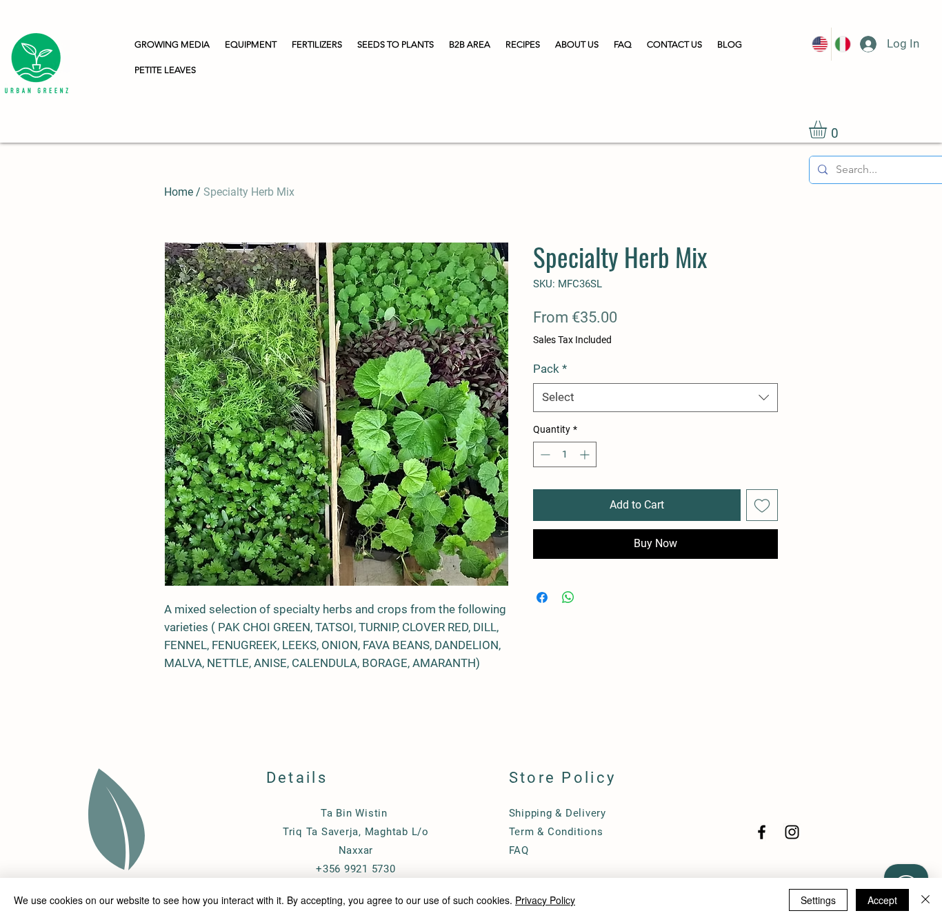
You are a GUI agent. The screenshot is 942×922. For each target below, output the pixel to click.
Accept (882, 900)
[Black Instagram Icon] (792, 832)
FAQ (519, 850)
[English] (820, 44)
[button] (172, 45)
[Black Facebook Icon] (761, 832)
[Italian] (842, 44)
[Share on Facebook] (542, 597)
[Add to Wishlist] (762, 505)
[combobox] (655, 397)
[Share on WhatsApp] (568, 597)
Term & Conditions (556, 832)
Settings (818, 900)
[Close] (925, 900)
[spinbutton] (564, 454)
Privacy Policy (545, 900)
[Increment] (585, 454)
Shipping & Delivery (557, 813)
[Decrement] (543, 454)
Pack (550, 369)
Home (178, 191)
